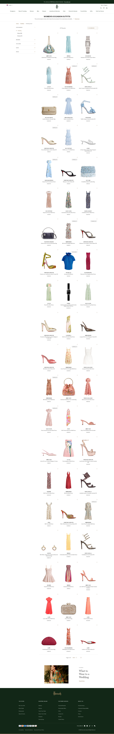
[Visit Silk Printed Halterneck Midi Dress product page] (68, 406)
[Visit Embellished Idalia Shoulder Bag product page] (88, 157)
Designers (12, 11)
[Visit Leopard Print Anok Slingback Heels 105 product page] (88, 312)
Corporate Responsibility (83, 708)
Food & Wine (84, 11)
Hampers (40, 716)
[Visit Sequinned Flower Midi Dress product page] (49, 188)
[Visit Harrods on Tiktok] (89, 725)
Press (79, 713)
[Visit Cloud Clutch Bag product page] (68, 594)
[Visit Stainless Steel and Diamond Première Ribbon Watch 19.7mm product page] (68, 280)
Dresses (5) (19, 36)
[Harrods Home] (57, 7)
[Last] (80, 657)
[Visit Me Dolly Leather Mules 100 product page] (49, 344)
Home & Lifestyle (73, 11)
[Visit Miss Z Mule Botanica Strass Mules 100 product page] (68, 499)
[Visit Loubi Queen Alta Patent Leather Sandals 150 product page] (88, 436)
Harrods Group (81, 705)
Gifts (91, 11)
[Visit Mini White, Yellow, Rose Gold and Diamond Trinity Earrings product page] (49, 530)
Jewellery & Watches (54, 11)
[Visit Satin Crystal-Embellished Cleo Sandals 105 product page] (88, 63)
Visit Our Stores (100, 11)
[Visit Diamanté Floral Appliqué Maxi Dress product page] (88, 249)
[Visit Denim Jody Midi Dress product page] (68, 94)
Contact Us (60, 713)
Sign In (102, 5)
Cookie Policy (61, 719)
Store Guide (21, 708)
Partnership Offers (62, 708)
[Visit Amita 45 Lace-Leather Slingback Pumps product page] (49, 436)
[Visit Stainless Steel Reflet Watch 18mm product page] (88, 33)
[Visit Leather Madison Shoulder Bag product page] (49, 94)
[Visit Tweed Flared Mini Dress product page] (49, 562)
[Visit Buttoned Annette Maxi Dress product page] (88, 375)
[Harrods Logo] (57, 693)
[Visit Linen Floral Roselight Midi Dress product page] (88, 499)
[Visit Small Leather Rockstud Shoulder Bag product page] (49, 219)
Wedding (19, 30)
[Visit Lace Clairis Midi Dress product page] (68, 33)
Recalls (59, 716)
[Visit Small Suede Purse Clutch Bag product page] (49, 625)
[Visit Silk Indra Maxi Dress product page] (68, 468)
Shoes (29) (19, 33)
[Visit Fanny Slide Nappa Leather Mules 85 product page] (49, 125)
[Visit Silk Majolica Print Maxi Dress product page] (68, 625)
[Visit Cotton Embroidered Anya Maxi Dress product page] (88, 280)
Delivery (40, 705)
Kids (64, 11)
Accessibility (21, 729)
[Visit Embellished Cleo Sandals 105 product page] (88, 530)
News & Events (22, 713)
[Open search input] (100, 8)
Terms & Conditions (29, 729)
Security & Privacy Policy (39, 729)
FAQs (59, 711)
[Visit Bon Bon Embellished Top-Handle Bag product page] (68, 375)
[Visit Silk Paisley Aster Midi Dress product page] (49, 375)
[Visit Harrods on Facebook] (84, 725)
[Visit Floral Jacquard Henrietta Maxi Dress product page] (49, 406)
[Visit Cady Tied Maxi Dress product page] (88, 594)
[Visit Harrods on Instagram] (87, 725)
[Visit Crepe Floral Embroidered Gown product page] (49, 157)
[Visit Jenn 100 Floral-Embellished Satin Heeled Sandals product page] (88, 562)
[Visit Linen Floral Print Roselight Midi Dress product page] (68, 344)
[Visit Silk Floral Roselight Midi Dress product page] (68, 219)
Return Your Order (42, 713)
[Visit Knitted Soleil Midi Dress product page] (68, 562)
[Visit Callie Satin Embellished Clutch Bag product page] (49, 33)
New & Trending (23, 11)
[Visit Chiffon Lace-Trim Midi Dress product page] (68, 125)
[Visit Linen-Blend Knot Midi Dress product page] (49, 594)
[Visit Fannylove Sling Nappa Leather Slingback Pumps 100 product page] (49, 312)
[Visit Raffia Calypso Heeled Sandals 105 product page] (88, 94)
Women (32, 11)
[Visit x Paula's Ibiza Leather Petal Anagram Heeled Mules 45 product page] (88, 125)
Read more (77, 18)
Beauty (44, 11)
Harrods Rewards (62, 705)
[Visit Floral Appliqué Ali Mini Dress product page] (68, 436)
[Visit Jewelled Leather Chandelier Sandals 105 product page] (88, 468)
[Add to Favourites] (57, 33)
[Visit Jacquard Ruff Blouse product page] (68, 249)
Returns (40, 708)
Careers (80, 711)
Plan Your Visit (22, 705)
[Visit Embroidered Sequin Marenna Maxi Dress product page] (68, 530)
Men (38, 11)
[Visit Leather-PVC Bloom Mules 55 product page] (88, 625)
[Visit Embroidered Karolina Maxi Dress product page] (68, 188)
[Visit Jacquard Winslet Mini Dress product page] (88, 344)
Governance (80, 716)
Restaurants (21, 711)
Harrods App (41, 719)
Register (105, 5)
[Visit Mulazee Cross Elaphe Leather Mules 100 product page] (88, 219)
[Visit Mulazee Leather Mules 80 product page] (68, 157)
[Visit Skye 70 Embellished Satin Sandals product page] (88, 406)
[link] (56, 674)
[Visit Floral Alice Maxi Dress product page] (49, 280)
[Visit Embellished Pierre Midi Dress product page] (88, 188)
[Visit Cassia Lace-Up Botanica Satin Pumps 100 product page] (49, 249)
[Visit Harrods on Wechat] (94, 725)
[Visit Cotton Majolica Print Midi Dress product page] (68, 63)
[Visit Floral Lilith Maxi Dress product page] (49, 63)
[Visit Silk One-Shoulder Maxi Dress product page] (68, 312)
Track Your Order (42, 711)
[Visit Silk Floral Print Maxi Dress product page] (49, 468)
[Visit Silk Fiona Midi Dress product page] (49, 499)
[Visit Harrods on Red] (92, 725)
